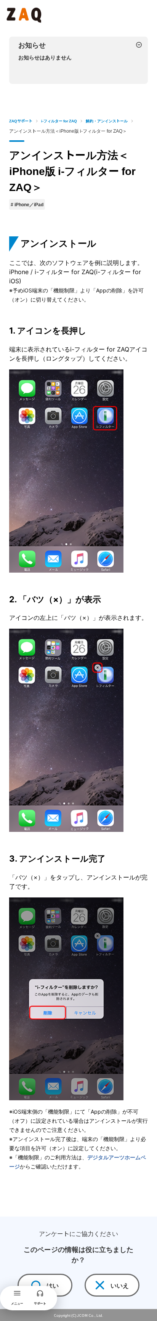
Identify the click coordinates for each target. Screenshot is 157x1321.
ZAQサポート (20, 121)
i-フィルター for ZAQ (59, 121)
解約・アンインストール (107, 121)
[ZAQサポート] (25, 13)
